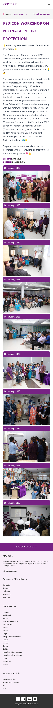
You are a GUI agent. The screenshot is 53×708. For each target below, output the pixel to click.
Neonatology (7, 594)
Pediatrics (6, 591)
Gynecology (7, 588)
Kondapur (6, 612)
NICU (4, 685)
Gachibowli (7, 615)
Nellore (5, 646)
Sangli (5, 634)
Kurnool (5, 628)
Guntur (5, 631)
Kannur (5, 640)
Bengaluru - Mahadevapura (12, 652)
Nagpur (5, 618)
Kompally (6, 643)
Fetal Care (6, 597)
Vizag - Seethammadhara (12, 637)
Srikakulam (7, 661)
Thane (5, 658)
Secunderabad (8, 625)
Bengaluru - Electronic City (12, 655)
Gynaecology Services (11, 682)
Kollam (5, 664)
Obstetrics (6, 585)
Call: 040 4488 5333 (43, 14)
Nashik (5, 649)
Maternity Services (9, 679)
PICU (4, 689)
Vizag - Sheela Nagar (10, 621)
